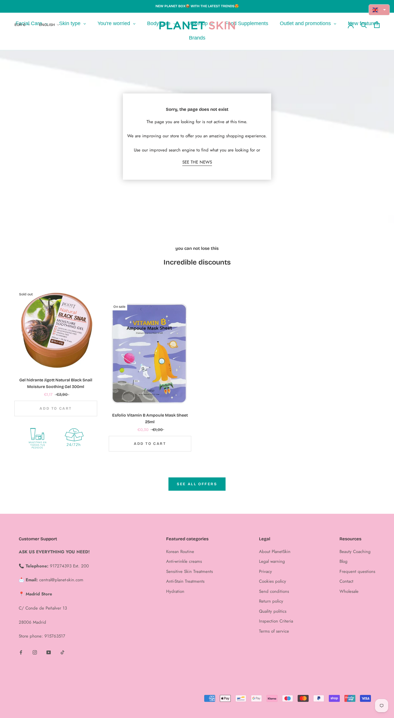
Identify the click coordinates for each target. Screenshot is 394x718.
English (47, 25)
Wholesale (349, 591)
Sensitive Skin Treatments (189, 571)
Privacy (265, 571)
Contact (346, 581)
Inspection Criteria (276, 621)
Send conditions (274, 591)
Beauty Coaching (355, 551)
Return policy (271, 601)
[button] (379, 10)
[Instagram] (35, 652)
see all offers (197, 484)
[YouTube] (48, 652)
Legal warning (272, 561)
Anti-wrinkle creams (184, 561)
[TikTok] (62, 652)
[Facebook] (21, 652)
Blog (343, 561)
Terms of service (274, 631)
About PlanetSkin (274, 551)
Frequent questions (357, 571)
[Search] (364, 25)
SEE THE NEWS (197, 162)
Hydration (175, 591)
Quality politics (272, 611)
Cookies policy (272, 581)
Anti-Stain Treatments (185, 581)
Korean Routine (180, 551)
